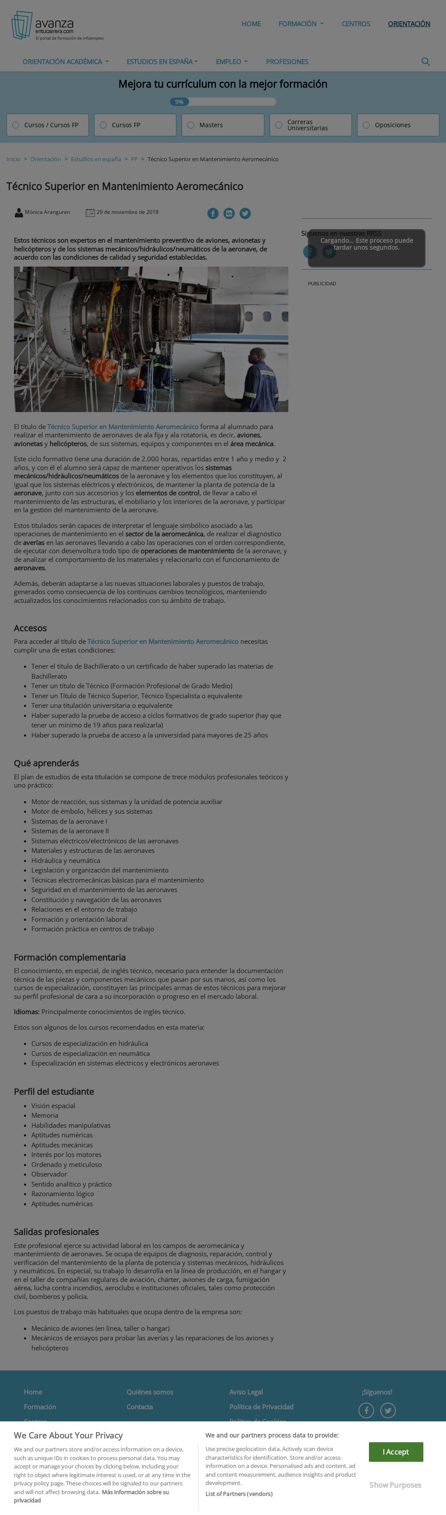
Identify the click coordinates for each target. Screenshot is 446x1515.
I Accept (396, 1452)
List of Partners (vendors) (239, 1494)
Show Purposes (396, 1485)
